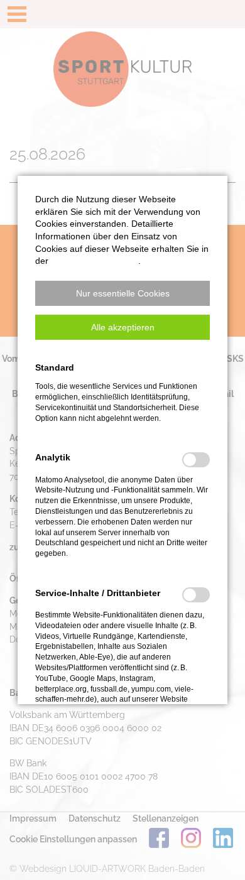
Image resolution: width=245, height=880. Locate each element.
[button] (122, 293)
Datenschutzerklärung (94, 261)
